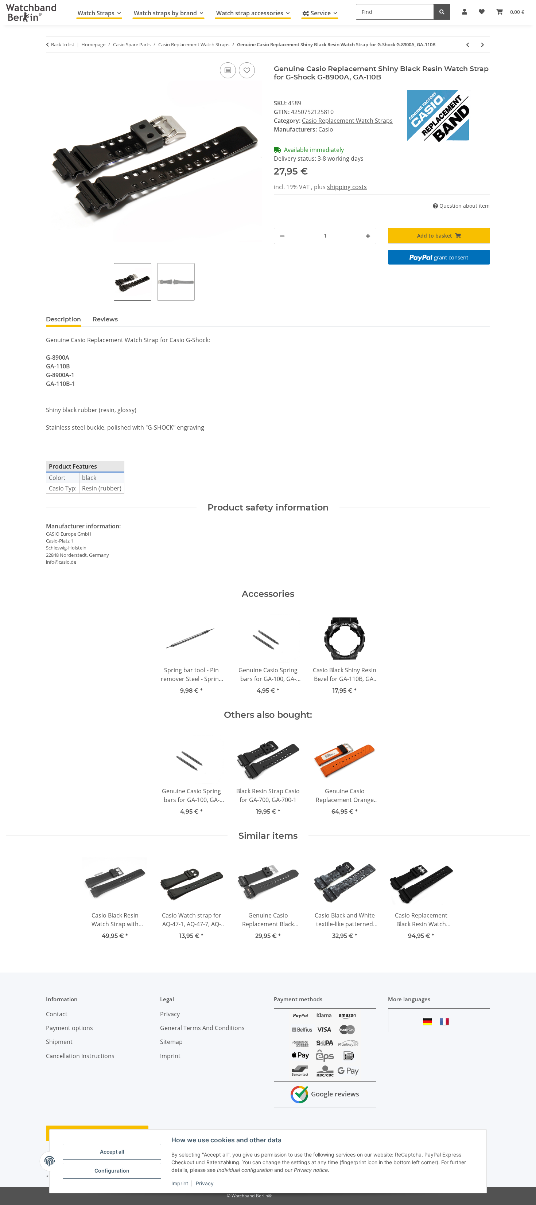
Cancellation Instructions (80, 1056)
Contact (56, 1014)
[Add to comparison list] (228, 70)
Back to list (62, 44)
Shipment (59, 1042)
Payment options (69, 1028)
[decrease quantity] (282, 236)
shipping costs (347, 187)
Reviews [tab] (105, 319)
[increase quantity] (368, 236)
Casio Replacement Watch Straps (347, 121)
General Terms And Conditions (202, 1028)
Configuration (111, 1170)
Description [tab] (63, 319)
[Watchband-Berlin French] (446, 1021)
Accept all (112, 1152)
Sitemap (171, 1042)
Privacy (205, 1183)
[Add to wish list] (247, 70)
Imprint (179, 1183)
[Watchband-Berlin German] (429, 1021)
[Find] (442, 12)
